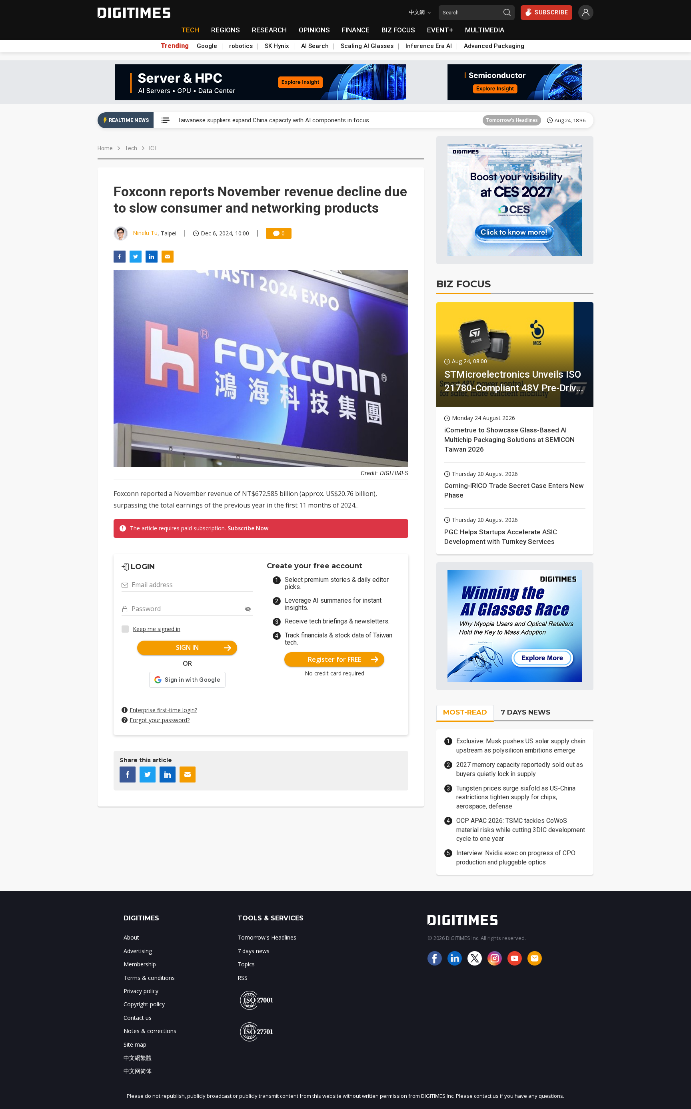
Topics (246, 964)
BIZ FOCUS (398, 30)
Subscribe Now (248, 528)
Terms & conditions (149, 978)
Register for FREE (334, 659)
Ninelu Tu (145, 233)
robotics (241, 46)
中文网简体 (138, 1071)
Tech (131, 148)
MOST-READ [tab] (465, 712)
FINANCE (355, 30)
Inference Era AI (428, 46)
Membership (140, 964)
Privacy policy (141, 991)
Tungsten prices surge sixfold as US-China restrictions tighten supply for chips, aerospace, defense (515, 797)
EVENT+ (440, 30)
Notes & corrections (150, 1031)
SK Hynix (277, 46)
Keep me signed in (156, 629)
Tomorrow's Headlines (512, 120)
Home (105, 148)
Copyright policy (144, 1004)
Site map (135, 1044)
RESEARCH (269, 30)
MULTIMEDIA (484, 30)
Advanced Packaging (494, 46)
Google (207, 46)
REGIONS (225, 30)
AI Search (315, 46)
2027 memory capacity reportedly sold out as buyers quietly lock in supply (519, 769)
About (131, 937)
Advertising (138, 951)
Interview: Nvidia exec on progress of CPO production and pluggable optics (515, 857)
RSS (243, 978)
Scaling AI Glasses (367, 46)
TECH (190, 30)
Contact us (138, 1017)
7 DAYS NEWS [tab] (525, 712)
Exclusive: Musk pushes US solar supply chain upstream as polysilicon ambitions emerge (520, 745)
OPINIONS (314, 30)
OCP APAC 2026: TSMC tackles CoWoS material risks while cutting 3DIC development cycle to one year (520, 829)
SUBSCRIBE (551, 12)
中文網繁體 (138, 1057)
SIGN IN (187, 647)
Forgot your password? (160, 720)
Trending (175, 46)
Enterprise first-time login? (163, 710)
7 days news (254, 951)
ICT (153, 148)
